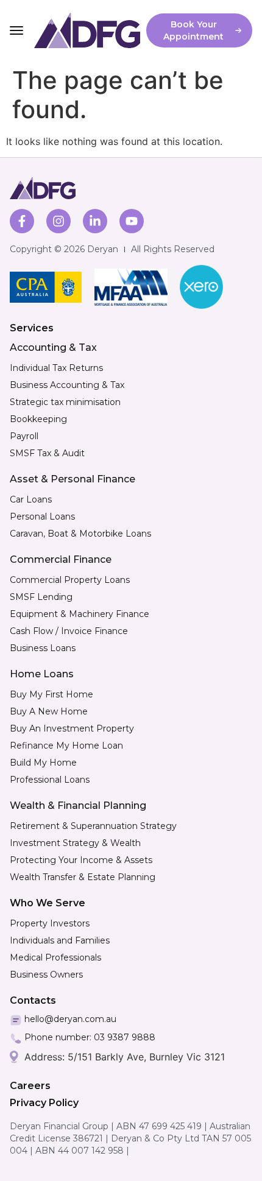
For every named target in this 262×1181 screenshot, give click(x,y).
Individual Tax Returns (56, 367)
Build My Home (43, 762)
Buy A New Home (49, 711)
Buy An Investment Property (72, 728)
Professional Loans (50, 779)
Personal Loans (42, 516)
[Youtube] (131, 221)
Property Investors (50, 923)
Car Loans (31, 499)
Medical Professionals (55, 957)
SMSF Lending (41, 596)
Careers (30, 1085)
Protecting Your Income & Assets (81, 860)
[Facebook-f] (22, 221)
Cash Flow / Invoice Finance (69, 631)
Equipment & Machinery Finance (79, 613)
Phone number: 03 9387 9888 (89, 1037)
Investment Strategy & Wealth (75, 842)
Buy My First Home (51, 694)
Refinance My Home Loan (66, 745)
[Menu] (16, 30)
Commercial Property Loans (70, 579)
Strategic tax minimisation (65, 402)
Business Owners (46, 974)
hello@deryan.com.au (70, 1019)
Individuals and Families (60, 940)
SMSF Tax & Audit (47, 453)
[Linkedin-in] (95, 221)
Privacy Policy (44, 1103)
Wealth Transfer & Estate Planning (82, 877)
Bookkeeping (38, 419)
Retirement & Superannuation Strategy (93, 825)
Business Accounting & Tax (67, 384)
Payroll (24, 436)
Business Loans (43, 648)
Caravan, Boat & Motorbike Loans (80, 533)
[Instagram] (58, 221)
